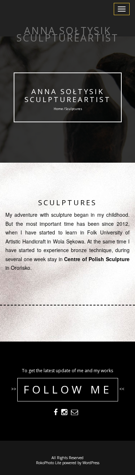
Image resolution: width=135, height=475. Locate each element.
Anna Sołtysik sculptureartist (67, 95)
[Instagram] (64, 412)
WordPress (90, 462)
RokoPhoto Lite (48, 462)
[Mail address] (74, 412)
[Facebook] (56, 412)
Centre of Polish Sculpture (97, 259)
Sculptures (67, 202)
